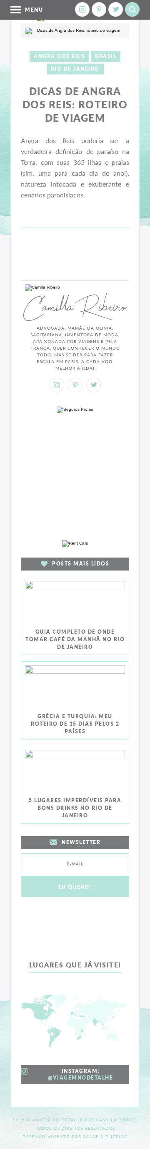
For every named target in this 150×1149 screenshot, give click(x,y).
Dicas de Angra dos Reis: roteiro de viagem (75, 104)
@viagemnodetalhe (80, 1078)
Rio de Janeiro (75, 69)
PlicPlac (116, 1136)
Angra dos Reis (59, 56)
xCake (91, 1136)
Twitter (115, 9)
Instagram (82, 9)
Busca (132, 9)
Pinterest (99, 9)
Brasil (105, 56)
